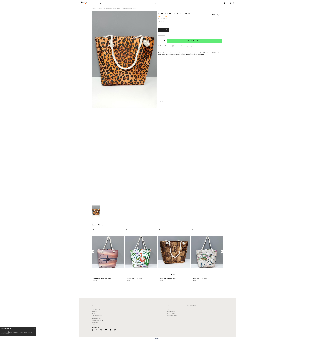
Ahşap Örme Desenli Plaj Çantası (168, 278)
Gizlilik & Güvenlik (171, 311)
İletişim (93, 313)
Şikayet (93, 324)
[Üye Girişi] (231, 3)
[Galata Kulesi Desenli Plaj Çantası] (108, 252)
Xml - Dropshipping (191, 305)
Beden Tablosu (161, 35)
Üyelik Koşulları (95, 322)
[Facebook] (93, 330)
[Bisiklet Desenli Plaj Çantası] (207, 252)
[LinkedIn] (111, 330)
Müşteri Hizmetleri (171, 313)
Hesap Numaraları (96, 317)
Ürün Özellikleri (163, 102)
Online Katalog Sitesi (96, 318)
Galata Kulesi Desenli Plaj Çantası (102, 278)
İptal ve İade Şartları (96, 309)
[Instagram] (102, 330)
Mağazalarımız (170, 309)
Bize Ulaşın (169, 317)
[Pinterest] (116, 330)
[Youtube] (107, 330)
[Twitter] (98, 330)
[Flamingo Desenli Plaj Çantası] (141, 252)
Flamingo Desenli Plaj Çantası (134, 278)
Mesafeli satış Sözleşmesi (97, 320)
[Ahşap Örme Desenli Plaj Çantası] (174, 252)
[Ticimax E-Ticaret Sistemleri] (157, 339)
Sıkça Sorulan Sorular (97, 315)
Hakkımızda (94, 311)
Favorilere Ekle (93, 229)
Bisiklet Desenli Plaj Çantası (200, 278)
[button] (171, 274)
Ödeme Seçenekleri (216, 102)
